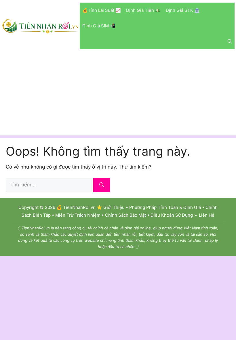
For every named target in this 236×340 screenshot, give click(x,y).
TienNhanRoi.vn (79, 207)
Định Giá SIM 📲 (98, 26)
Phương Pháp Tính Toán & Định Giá (165, 207)
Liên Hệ (206, 215)
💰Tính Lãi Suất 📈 (101, 10)
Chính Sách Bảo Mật (125, 215)
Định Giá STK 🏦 (183, 10)
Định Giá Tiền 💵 (143, 10)
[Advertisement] (118, 95)
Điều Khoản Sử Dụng (172, 215)
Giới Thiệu (114, 207)
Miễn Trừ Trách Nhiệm (77, 215)
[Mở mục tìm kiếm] (230, 41)
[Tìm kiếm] (101, 185)
